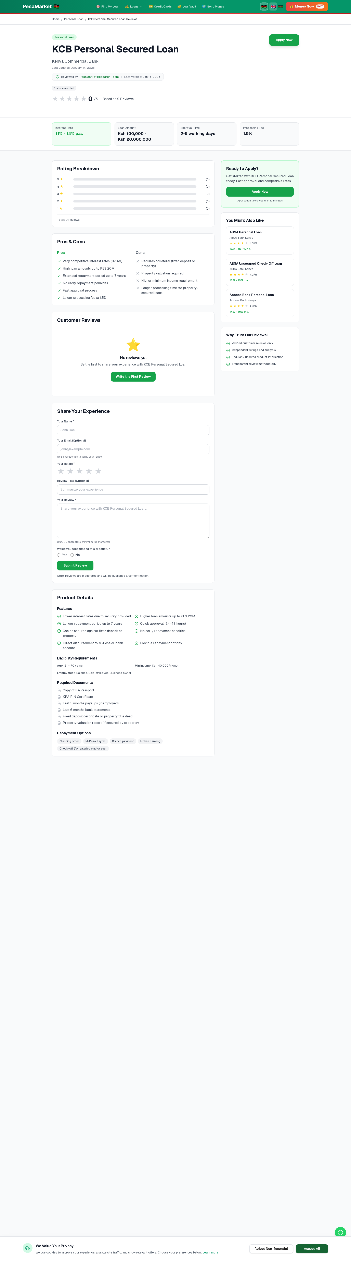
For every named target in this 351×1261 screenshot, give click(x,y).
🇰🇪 (264, 6)
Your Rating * (66, 463)
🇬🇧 (273, 6)
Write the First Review (133, 377)
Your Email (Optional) (71, 440)
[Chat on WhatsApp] (340, 1232)
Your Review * (66, 500)
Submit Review (75, 565)
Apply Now (284, 40)
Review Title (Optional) (73, 480)
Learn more (211, 1252)
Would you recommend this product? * (83, 549)
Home (56, 19)
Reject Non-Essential (271, 1249)
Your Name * (65, 421)
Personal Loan (73, 19)
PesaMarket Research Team (99, 76)
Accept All (312, 1249)
